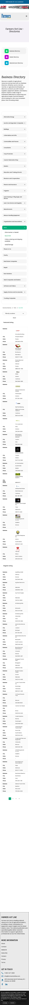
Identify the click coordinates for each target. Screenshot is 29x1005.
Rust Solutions (8, 273)
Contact (3, 947)
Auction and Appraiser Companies (13, 123)
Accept (5, 1003)
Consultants (7, 147)
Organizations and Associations (13, 221)
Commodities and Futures (11, 141)
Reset (14, 318)
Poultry (6, 255)
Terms (3, 962)
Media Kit (4, 950)
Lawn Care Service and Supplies (13, 203)
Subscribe (4, 953)
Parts (5, 227)
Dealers (6, 166)
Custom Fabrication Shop (11, 160)
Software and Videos (10, 286)
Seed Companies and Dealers (12, 280)
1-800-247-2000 (9, 973)
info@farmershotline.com (12, 976)
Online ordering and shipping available (13, 240)
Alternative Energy (9, 117)
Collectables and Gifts (10, 135)
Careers (3, 956)
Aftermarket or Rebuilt (12, 232)
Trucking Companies (9, 298)
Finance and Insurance (10, 184)
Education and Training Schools (13, 172)
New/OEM (8, 236)
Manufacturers (8, 209)
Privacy (3, 959)
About (3, 943)
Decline (12, 1003)
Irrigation (6, 191)
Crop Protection (8, 154)
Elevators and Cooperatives (12, 178)
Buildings (6, 129)
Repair (5, 267)
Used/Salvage (9, 245)
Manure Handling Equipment (12, 215)
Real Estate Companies (10, 261)
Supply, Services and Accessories (13, 292)
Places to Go (7, 249)
